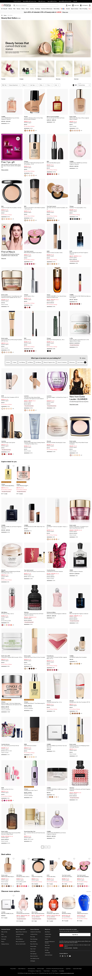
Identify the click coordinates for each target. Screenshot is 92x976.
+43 (58, 174)
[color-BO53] (77, 664)
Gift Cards (18, 936)
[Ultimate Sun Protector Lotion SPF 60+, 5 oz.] (84, 902)
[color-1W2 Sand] (77, 455)
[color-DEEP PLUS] (29, 533)
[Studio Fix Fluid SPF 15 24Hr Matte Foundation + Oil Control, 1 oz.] (34, 191)
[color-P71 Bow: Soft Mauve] (50, 670)
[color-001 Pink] (2, 800)
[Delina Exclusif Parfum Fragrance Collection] (57, 597)
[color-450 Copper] (77, 713)
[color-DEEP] (25, 533)
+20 (74, 886)
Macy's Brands (33, 941)
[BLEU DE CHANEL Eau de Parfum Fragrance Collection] (11, 510)
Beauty (5, 15)
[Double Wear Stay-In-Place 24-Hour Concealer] (34, 641)
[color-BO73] (79, 664)
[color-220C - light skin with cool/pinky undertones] (25, 410)
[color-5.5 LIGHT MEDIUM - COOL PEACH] (25, 130)
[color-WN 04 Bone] (25, 175)
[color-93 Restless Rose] (84, 886)
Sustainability (47, 952)
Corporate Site (47, 936)
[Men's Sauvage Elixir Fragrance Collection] (80, 597)
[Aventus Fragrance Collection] (80, 555)
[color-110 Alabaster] (70, 713)
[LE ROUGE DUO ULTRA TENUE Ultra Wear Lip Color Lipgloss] (80, 280)
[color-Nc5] (4, 219)
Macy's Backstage (33, 939)
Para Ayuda (3, 939)
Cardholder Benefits (20, 934)
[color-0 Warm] (7, 408)
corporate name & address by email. (67, 973)
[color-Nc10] (11, 219)
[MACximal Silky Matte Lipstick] (57, 147)
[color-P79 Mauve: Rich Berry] (56, 670)
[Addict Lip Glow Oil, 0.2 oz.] (11, 773)
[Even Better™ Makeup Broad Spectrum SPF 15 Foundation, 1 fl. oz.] (34, 147)
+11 (13, 454)
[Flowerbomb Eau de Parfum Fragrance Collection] (23, 902)
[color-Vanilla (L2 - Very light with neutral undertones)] (50, 264)
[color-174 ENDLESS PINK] (70, 304)
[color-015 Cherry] (11, 800)
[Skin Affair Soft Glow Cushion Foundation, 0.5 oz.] (57, 191)
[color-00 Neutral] (2, 408)
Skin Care (58, 78)
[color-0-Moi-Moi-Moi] (7, 454)
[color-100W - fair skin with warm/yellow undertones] (31, 410)
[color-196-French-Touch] (4, 454)
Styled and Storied (48, 955)
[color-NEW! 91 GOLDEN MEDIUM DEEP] (52, 797)
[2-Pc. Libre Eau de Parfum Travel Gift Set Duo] (34, 555)
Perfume (3, 78)
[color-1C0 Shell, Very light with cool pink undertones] (75, 130)
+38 (36, 756)
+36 (36, 130)
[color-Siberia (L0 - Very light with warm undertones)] (27, 757)
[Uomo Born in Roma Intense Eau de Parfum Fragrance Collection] (34, 597)
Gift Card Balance (19, 939)
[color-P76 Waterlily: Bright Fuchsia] (54, 670)
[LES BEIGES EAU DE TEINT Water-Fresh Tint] (34, 510)
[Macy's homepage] (2, 15)
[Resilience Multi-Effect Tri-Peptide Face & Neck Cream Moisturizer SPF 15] (80, 510)
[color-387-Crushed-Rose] (9, 454)
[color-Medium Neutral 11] (48, 220)
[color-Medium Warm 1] (56, 220)
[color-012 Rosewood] (9, 800)
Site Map (46, 950)
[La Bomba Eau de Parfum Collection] (57, 555)
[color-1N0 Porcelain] (7, 352)
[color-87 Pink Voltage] (87, 886)
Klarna (2, 934)
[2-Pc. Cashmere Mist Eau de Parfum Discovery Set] (34, 816)
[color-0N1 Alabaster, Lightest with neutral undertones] (73, 130)
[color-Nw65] (37, 886)
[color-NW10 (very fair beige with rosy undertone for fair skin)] (29, 220)
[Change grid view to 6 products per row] (76, 85)
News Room (47, 947)
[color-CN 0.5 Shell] (27, 175)
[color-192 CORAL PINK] (77, 304)
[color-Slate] (75, 219)
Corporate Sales (48, 934)
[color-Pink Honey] (27, 307)
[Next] (20, 101)
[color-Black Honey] (25, 307)
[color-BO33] (75, 664)
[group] (46, 38)
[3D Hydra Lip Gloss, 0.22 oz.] (11, 597)
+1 (58, 669)
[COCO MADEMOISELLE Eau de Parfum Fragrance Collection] (11, 102)
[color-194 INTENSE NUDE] (79, 304)
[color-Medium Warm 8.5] (50, 220)
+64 (13, 218)
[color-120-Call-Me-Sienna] (11, 454)
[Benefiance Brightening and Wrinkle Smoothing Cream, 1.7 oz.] (11, 555)
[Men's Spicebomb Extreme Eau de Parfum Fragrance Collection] (38, 902)
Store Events (32, 951)
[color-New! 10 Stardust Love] (25, 264)
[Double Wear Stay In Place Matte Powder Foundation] (80, 426)
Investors (46, 939)
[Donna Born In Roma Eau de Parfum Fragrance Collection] (80, 773)
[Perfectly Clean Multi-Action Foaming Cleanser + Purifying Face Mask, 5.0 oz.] (34, 426)
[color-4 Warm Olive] (56, 886)
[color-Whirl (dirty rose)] (31, 351)
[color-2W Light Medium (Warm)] (25, 668)
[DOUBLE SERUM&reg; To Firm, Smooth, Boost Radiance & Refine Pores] (57, 280)
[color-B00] (73, 664)
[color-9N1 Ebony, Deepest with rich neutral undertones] (9, 886)
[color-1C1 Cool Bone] (4, 352)
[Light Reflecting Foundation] (34, 729)
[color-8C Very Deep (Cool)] (34, 668)
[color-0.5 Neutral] (4, 408)
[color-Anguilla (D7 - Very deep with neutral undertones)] (25, 757)
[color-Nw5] (7, 219)
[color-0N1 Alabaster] (70, 455)
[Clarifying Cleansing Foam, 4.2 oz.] (57, 686)
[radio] (25, 130)
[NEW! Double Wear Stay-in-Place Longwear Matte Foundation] (80, 102)
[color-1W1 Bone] (11, 352)
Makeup (39, 78)
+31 (35, 350)
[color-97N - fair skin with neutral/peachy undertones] (29, 410)
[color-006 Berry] (4, 800)
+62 (36, 220)
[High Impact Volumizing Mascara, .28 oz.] (57, 323)
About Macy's (47, 931)
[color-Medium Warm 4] (54, 220)
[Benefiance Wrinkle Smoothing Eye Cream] (57, 426)
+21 (13, 352)
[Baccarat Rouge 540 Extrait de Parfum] (57, 102)
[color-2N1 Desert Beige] (2, 352)
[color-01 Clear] (4, 625)
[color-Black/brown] (70, 219)
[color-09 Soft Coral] (24, 886)
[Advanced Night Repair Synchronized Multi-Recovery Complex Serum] (11, 816)
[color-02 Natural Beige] (7, 625)
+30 (81, 455)
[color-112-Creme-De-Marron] (2, 454)
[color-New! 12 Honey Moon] (27, 264)
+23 (58, 263)
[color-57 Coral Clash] (80, 886)
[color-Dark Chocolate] (73, 219)
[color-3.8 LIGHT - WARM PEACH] (31, 130)
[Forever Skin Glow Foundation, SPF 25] (11, 381)
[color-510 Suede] (73, 713)
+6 (81, 218)
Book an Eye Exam (34, 956)
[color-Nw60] (39, 886)
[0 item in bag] (90, 5)
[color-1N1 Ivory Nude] (75, 455)
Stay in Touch (33, 948)
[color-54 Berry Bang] (82, 886)
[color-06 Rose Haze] (34, 264)
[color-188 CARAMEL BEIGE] (75, 304)
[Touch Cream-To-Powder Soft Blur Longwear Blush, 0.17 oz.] (57, 641)
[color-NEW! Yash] (56, 174)
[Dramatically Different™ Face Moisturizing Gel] (34, 686)
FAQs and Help (4, 931)
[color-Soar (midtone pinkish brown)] (34, 351)
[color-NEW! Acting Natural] (54, 174)
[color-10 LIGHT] (48, 797)
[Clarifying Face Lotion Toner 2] (34, 773)
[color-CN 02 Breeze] (34, 175)
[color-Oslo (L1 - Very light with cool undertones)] (29, 757)
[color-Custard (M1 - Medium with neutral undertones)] (48, 264)
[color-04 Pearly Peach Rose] (9, 625)
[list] (46, 38)
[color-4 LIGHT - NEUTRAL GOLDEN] (34, 130)
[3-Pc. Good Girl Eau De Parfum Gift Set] (11, 729)
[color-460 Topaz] (75, 713)
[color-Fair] (50, 539)
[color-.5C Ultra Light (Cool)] (27, 668)
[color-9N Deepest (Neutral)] (29, 668)
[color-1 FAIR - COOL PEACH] (27, 130)
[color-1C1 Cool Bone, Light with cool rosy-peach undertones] (77, 130)
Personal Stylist (33, 946)
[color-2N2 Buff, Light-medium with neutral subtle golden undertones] (70, 130)
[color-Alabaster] (48, 539)
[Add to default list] (13, 466)
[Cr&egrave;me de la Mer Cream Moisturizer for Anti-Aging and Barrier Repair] (80, 323)
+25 (36, 668)
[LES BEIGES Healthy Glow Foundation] (80, 641)
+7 (35, 263)
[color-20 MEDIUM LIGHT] (56, 797)
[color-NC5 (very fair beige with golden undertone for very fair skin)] (27, 220)
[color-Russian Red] (50, 174)
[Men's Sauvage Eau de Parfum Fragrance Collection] (80, 236)
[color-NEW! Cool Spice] (25, 351)
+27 (58, 539)
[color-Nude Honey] (29, 307)
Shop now (65, 12)
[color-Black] (48, 351)
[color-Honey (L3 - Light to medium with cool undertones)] (56, 264)
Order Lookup (4, 936)
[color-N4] (2, 219)
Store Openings (33, 953)
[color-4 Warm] (54, 886)
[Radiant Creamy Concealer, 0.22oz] (57, 236)
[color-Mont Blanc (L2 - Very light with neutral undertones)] (31, 757)
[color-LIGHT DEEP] (27, 533)
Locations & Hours (33, 934)
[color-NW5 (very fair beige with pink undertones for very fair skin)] (31, 220)
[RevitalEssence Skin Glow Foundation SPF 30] (80, 686)
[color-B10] (70, 664)
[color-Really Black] (77, 219)
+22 (58, 220)
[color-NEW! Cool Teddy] (52, 174)
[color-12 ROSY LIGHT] (54, 797)
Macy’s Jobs (47, 945)
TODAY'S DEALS (17, 1)
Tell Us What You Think (34, 958)
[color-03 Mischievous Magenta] (31, 264)
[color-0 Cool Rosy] (9, 408)
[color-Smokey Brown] (79, 219)
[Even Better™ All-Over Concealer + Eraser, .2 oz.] (57, 510)
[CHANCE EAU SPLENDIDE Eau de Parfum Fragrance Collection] (57, 816)
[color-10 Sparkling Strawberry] (26, 886)
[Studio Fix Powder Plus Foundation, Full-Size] (11, 191)
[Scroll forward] (85, 362)
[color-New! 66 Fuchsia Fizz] (29, 264)
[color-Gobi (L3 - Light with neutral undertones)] (34, 757)
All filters (83, 358)
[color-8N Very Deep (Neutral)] (31, 668)
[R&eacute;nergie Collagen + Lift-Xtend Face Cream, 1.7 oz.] (57, 381)
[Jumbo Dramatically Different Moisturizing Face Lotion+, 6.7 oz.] (8, 473)
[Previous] (3, 101)
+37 (81, 663)
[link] (11, 120)
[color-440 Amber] (79, 713)
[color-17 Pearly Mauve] (2, 625)
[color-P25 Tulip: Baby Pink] (48, 670)
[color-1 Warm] (11, 408)
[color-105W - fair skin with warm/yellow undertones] (34, 410)
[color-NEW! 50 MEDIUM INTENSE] (50, 797)
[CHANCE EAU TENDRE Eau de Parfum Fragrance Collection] (80, 147)
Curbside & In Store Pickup (35, 931)
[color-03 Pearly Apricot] (11, 625)
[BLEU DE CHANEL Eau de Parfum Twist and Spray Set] (57, 729)
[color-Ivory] (52, 539)
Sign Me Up (75, 934)
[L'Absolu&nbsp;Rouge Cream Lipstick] (11, 426)
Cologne (21, 78)
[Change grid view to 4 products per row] (73, 85)
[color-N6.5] (35, 886)
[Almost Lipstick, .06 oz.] (34, 280)
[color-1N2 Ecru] (9, 352)
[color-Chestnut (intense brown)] (29, 351)
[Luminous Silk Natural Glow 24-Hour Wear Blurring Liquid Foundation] (34, 102)
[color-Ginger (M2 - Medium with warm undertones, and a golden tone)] (54, 264)
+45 (36, 175)
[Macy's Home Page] (6, 5)
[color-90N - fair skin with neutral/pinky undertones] (27, 410)
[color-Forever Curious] (48, 174)
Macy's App (32, 936)
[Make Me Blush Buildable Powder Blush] (34, 236)
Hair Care (76, 78)
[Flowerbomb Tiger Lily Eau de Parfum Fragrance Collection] (53, 902)
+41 (36, 410)
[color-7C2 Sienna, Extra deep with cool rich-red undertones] (7, 886)
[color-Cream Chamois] (54, 539)
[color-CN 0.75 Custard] (29, 175)
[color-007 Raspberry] (7, 800)
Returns (2, 941)
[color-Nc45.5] (41, 886)
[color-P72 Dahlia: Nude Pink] (52, 670)
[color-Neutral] (56, 539)
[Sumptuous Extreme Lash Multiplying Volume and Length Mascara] (80, 729)
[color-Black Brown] (50, 351)
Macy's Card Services (20, 941)
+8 (81, 303)
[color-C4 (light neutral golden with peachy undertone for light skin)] (34, 220)
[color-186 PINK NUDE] (73, 304)
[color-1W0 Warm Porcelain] (79, 455)
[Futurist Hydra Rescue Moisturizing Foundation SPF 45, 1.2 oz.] (11, 323)
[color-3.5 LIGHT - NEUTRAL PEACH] (29, 130)
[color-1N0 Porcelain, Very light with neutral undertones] (79, 130)
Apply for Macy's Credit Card (21, 931)
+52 (81, 130)
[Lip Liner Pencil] (34, 323)
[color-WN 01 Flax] (31, 175)
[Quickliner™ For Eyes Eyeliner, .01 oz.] (80, 191)
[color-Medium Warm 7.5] (52, 220)
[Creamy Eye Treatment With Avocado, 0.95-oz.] (11, 641)
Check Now (75, 947)
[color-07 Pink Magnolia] (22, 886)
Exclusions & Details (68, 947)
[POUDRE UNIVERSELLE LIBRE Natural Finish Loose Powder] (57, 773)
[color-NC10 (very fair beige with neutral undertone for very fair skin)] (25, 220)
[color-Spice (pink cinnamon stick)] (27, 351)
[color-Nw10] (9, 219)
